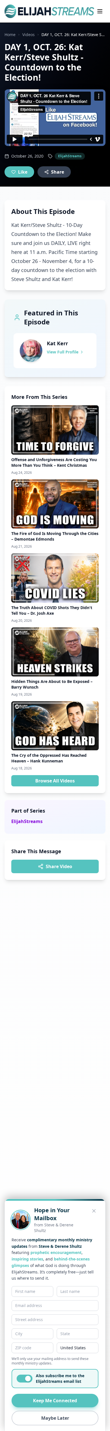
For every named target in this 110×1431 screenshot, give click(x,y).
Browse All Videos (55, 781)
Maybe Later (55, 1418)
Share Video (59, 866)
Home (10, 34)
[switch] (24, 1379)
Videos (28, 34)
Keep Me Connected (55, 1400)
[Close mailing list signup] (93, 1210)
